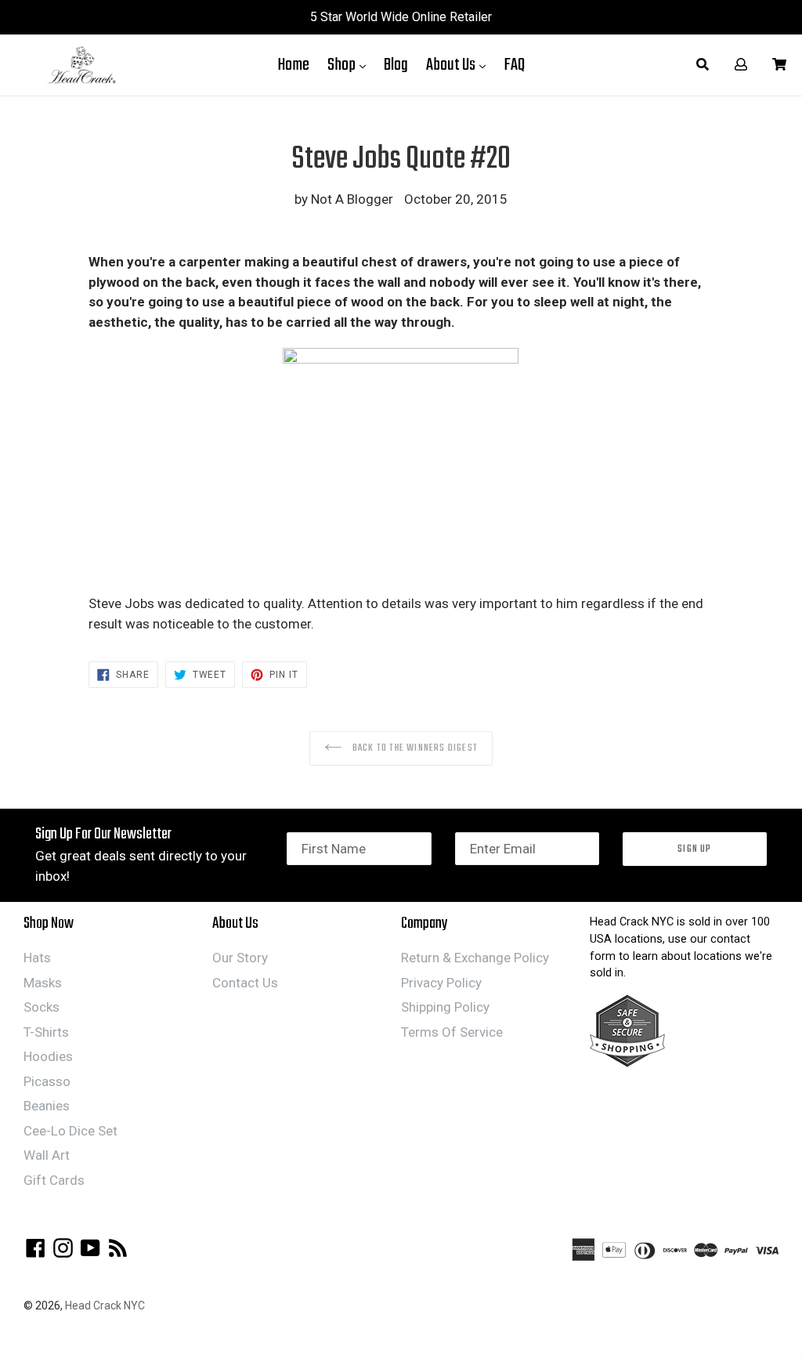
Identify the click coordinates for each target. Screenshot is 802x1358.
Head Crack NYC (105, 1305)
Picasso (46, 1081)
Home (293, 65)
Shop (350, 64)
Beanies (46, 1106)
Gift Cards (54, 1180)
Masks (42, 982)
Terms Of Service (452, 1032)
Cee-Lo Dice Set (70, 1131)
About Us (459, 64)
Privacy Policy (441, 982)
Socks (41, 1007)
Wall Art (46, 1155)
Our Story (240, 957)
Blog (396, 65)
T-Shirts (46, 1032)
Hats (37, 957)
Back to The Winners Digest (414, 748)
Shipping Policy (445, 1007)
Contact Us (245, 982)
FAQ (514, 65)
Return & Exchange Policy (475, 957)
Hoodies (48, 1056)
